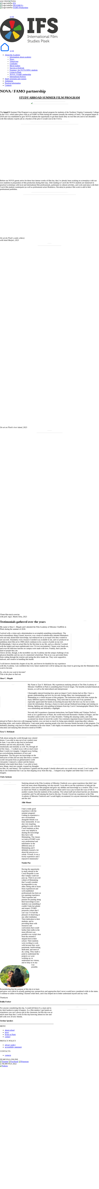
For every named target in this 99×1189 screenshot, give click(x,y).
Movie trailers (15, 66)
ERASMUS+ (18, 5)
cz (11, 17)
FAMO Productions (20, 8)
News (12, 59)
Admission (9, 81)
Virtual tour (14, 61)
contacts (8, 1055)
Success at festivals (17, 68)
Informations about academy (20, 57)
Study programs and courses (15, 79)
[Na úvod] (4, 17)
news (7, 1032)
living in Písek (10, 1034)
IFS (14, 3)
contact (7, 1037)
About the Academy (12, 55)
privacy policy (10, 1045)
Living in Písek (15, 72)
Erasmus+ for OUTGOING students (24, 70)
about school (9, 1030)
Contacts (8, 85)
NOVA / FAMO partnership (20, 74)
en (13, 17)
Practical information (13, 83)
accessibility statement (13, 1047)
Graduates (13, 64)
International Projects (18, 77)
